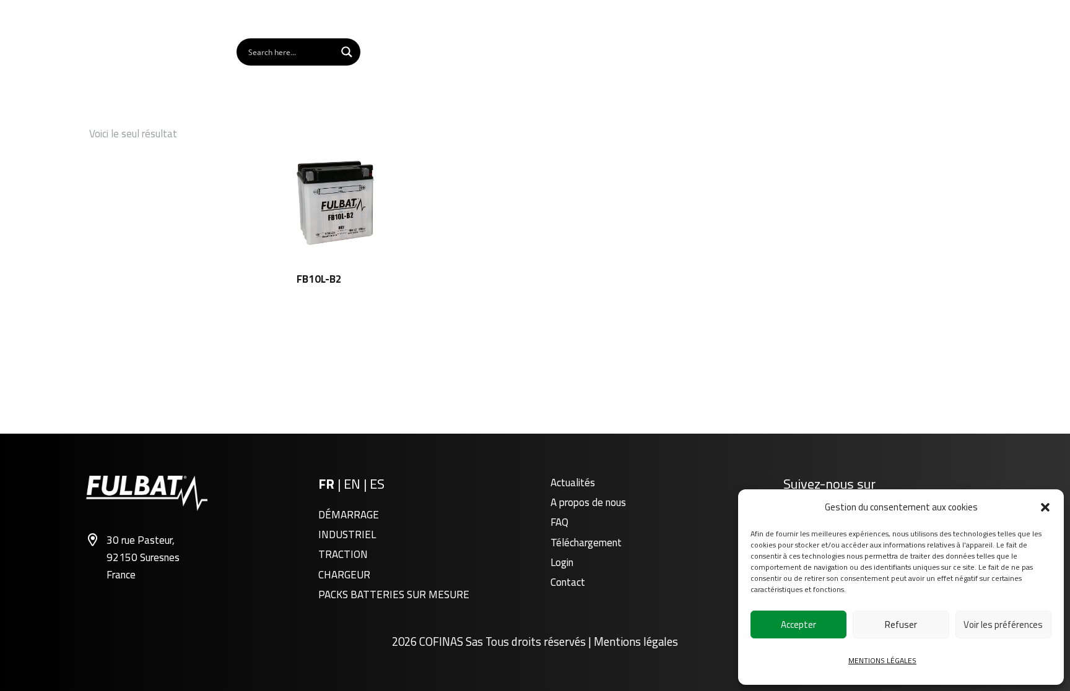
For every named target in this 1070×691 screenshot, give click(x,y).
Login (561, 562)
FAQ (559, 522)
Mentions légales (636, 641)
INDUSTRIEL (347, 534)
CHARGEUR (344, 575)
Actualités (572, 482)
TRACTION (343, 554)
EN (353, 483)
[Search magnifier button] (346, 52)
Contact (567, 582)
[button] (1045, 507)
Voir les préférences (1003, 624)
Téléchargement (586, 542)
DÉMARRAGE (348, 515)
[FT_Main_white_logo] (134, 52)
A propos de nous (588, 502)
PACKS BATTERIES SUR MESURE (393, 594)
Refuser (901, 624)
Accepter (798, 624)
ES (377, 483)
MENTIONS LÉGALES (882, 660)
